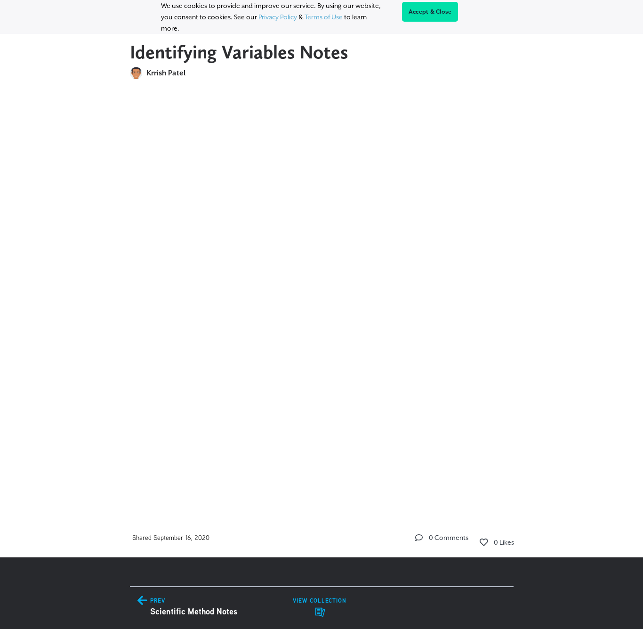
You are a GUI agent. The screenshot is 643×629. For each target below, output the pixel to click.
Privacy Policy (277, 17)
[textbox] (321, 295)
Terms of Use (324, 17)
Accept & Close (430, 11)
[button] (419, 537)
